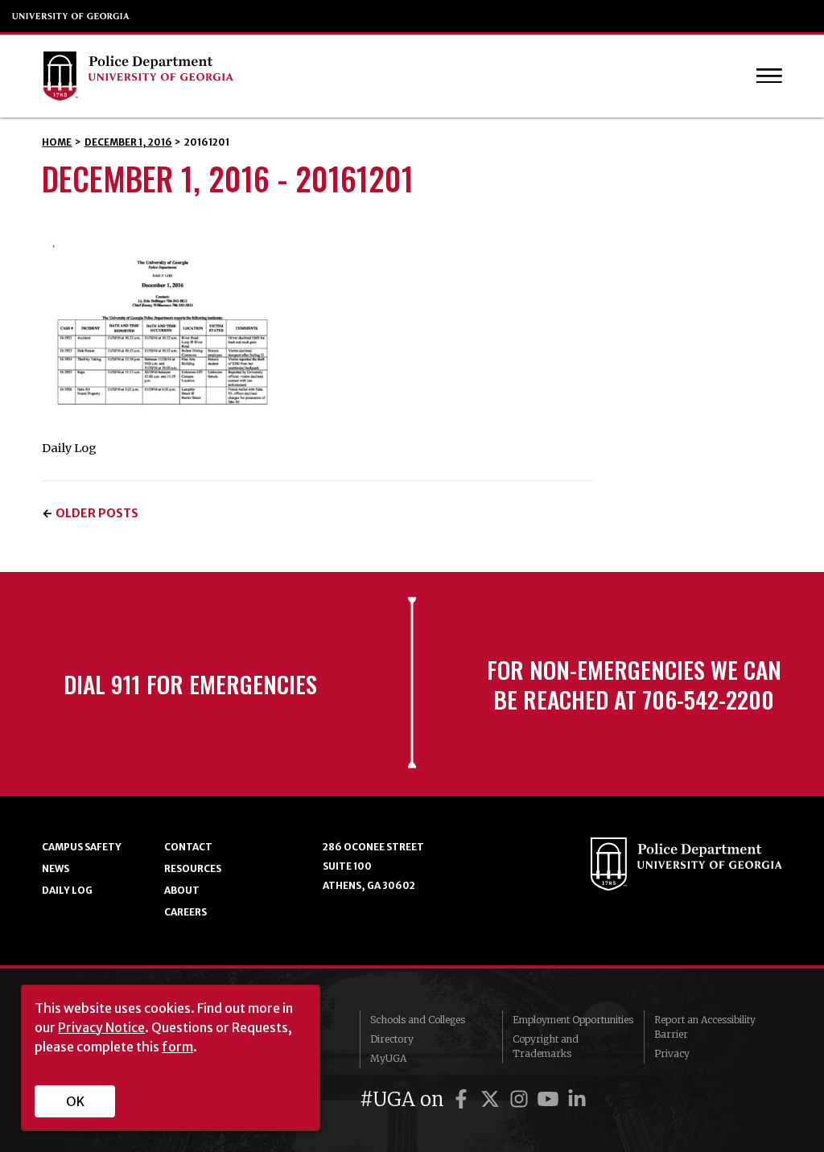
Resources (192, 868)
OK (75, 1101)
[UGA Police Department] (368, 76)
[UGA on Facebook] (463, 1099)
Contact (188, 847)
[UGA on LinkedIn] (577, 1099)
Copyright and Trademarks (546, 1046)
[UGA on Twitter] (492, 1099)
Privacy (672, 1053)
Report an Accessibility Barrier (705, 1027)
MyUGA (388, 1058)
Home (57, 142)
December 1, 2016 (128, 142)
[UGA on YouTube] (550, 1099)
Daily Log (67, 890)
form (177, 1047)
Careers (185, 912)
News (55, 868)
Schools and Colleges (417, 1020)
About (182, 890)
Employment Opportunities (573, 1020)
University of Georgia (71, 16)
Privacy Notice (101, 1027)
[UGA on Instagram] (521, 1099)
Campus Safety (82, 847)
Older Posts (97, 513)
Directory (392, 1039)
